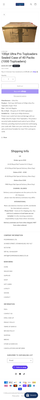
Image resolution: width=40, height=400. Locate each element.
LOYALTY (7, 288)
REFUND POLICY (9, 331)
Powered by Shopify (22, 393)
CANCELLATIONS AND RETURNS (14, 348)
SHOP (6, 280)
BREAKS (6, 339)
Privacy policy (15, 396)
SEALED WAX (8, 271)
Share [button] (5, 137)
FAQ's (5, 309)
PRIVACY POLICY (9, 322)
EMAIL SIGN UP (9, 318)
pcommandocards (12, 393)
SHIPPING (7, 335)
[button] (4, 4)
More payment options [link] (20, 96)
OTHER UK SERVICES (10, 344)
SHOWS (6, 293)
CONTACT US (8, 313)
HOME (6, 267)
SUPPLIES (7, 275)
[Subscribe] (30, 360)
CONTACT (7, 297)
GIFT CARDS (8, 284)
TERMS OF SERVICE (10, 326)
